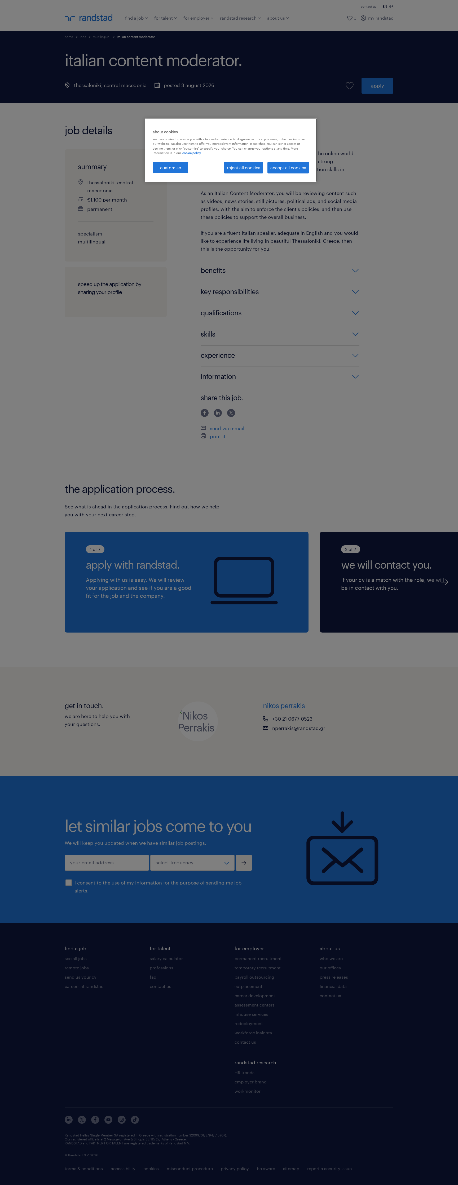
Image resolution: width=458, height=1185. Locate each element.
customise (170, 167)
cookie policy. (191, 153)
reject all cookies (243, 167)
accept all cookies (288, 167)
